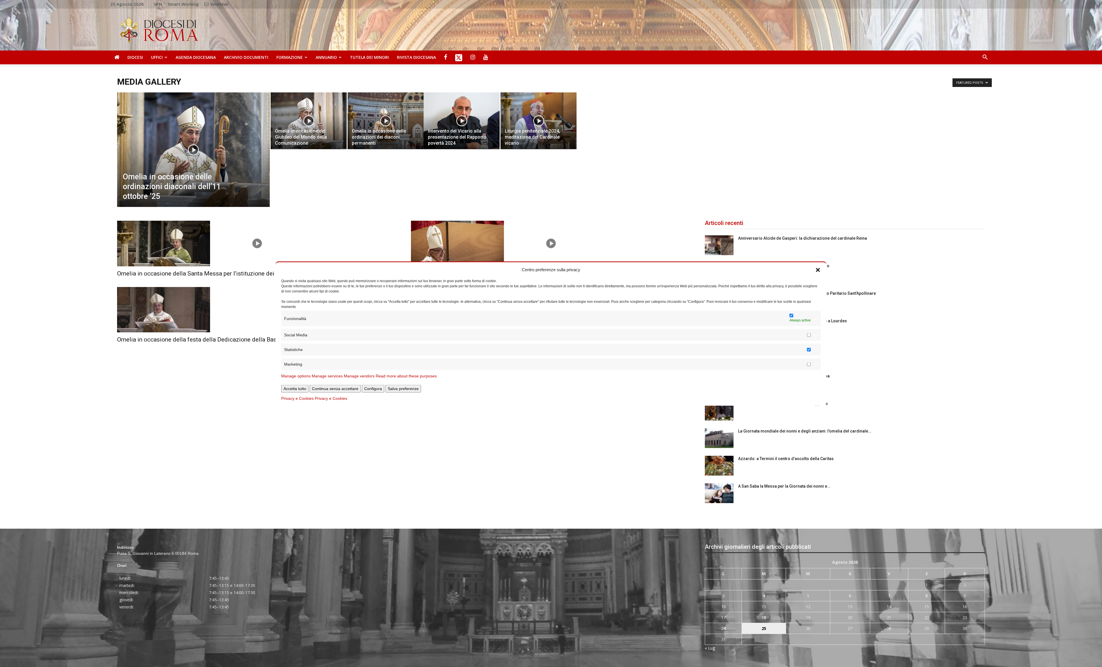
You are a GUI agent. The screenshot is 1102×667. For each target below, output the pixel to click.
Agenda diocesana (196, 57)
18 (764, 617)
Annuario (326, 57)
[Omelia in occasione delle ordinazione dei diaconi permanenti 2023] (551, 243)
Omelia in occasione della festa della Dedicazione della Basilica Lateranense (219, 339)
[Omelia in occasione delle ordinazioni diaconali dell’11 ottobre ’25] (193, 158)
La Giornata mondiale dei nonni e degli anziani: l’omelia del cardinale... (805, 431)
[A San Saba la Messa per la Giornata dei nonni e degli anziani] (719, 493)
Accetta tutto (295, 388)
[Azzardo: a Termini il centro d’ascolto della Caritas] (719, 466)
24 (723, 628)
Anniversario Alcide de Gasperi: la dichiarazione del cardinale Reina (802, 238)
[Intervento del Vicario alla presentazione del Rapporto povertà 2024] (462, 120)
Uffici (157, 57)
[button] (818, 269)
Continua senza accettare (335, 388)
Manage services (327, 376)
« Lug (710, 648)
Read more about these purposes (406, 376)
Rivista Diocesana (416, 57)
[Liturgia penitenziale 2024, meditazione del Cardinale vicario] (538, 120)
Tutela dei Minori (369, 57)
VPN (158, 4)
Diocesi (135, 57)
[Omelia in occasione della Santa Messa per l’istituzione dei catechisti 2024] (257, 243)
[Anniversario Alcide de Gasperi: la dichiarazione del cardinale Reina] (719, 245)
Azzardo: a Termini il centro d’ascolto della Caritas (786, 458)
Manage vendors (359, 376)
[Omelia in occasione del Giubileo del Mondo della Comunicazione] (309, 120)
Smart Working (183, 4)
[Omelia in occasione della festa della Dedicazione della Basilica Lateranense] (257, 310)
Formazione (289, 57)
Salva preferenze (403, 388)
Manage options (296, 376)
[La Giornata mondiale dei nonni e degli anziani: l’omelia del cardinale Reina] (719, 438)
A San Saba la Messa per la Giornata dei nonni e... (784, 486)
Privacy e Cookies (297, 398)
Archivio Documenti (246, 57)
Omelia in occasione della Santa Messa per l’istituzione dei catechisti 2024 (217, 273)
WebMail (218, 4)
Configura (373, 388)
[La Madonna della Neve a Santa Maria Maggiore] (719, 410)
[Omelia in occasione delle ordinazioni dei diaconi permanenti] (386, 120)
